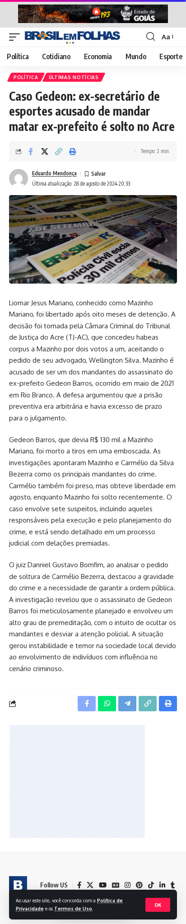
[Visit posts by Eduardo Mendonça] (18, 178)
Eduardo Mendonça (54, 173)
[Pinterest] (139, 885)
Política (26, 77)
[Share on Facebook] (30, 151)
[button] (157, 905)
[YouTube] (103, 885)
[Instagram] (127, 885)
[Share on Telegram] (127, 703)
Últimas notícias (74, 77)
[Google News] (115, 885)
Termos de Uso (73, 908)
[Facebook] (79, 885)
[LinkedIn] (162, 885)
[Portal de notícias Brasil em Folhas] (72, 37)
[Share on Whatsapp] (107, 703)
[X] (90, 885)
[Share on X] (44, 151)
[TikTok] (151, 885)
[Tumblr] (172, 885)
